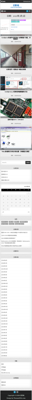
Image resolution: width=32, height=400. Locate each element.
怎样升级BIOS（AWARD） (16, 119)
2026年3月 (4, 266)
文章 (3, 367)
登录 (2, 364)
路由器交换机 (19, 224)
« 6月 (3, 212)
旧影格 (16, 5)
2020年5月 (4, 350)
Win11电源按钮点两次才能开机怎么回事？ (11, 246)
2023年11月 (4, 286)
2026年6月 (4, 260)
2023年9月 (4, 289)
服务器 (11, 224)
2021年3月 (4, 335)
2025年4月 (4, 272)
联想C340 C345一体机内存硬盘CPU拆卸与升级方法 (14, 232)
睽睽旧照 (3, 382)
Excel (11, 222)
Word (17, 222)
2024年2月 (4, 277)
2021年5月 (4, 332)
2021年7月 (4, 329)
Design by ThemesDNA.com (16, 398)
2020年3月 (4, 352)
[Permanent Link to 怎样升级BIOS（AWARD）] (16, 108)
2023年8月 (4, 292)
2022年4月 (4, 312)
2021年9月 (4, 326)
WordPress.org (5, 372)
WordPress (23, 222)
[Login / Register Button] (15, 392)
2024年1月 (4, 280)
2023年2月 (4, 303)
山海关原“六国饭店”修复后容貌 (16, 69)
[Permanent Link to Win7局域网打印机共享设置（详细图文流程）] (16, 138)
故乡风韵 (17, 48)
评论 (3, 369)
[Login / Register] (27, 11)
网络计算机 (16, 23)
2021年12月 (4, 318)
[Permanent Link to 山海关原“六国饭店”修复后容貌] (16, 56)
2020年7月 (4, 347)
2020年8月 (4, 344)
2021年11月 (4, 321)
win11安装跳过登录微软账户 (8, 238)
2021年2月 (4, 338)
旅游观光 (3, 174)
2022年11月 (4, 306)
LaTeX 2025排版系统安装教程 (9, 235)
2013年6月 (4, 355)
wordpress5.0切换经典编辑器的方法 (16, 92)
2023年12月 (4, 283)
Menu (4, 1)
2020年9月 (4, 341)
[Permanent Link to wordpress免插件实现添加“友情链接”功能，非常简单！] (16, 27)
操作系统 (5, 224)
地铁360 (3, 385)
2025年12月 (4, 269)
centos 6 (5, 222)
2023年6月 (4, 295)
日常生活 (3, 177)
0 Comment (28, 35)
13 (20, 199)
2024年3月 (4, 274)
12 (16, 199)
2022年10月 (4, 309)
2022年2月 (4, 315)
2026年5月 (4, 263)
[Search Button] (30, 11)
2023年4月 (4, 300)
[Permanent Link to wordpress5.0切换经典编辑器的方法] (16, 83)
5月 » (29, 212)
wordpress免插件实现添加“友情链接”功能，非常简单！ (16, 38)
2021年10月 (4, 324)
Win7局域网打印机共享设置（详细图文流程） (16, 151)
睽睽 (12, 41)
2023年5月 (4, 298)
